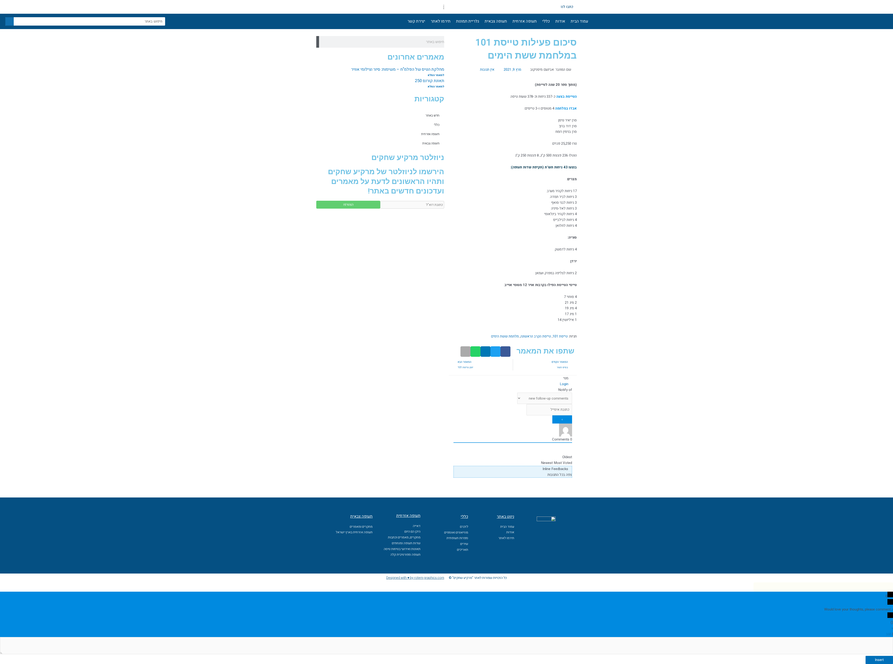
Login (564, 384)
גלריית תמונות (467, 21)
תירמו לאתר (440, 21)
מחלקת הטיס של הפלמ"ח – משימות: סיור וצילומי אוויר (397, 69)
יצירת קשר (416, 21)
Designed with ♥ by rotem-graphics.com (415, 577)
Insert (879, 659)
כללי (546, 21)
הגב (888, 634)
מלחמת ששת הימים (505, 336)
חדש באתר (433, 115)
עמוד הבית (579, 21)
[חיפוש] (9, 21)
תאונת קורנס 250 (429, 81)
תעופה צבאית (496, 21)
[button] (505, 351)
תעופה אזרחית (525, 21)
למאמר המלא (436, 75)
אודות (560, 21)
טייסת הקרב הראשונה (535, 336)
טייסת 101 (560, 336)
